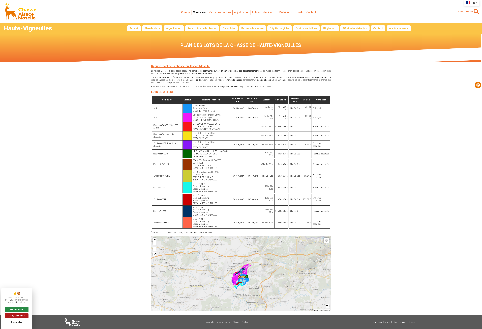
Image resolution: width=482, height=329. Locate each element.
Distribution (286, 12)
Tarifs (300, 12)
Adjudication (241, 12)
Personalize (16, 322)
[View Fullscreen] (155, 249)
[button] (155, 254)
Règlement (329, 28)
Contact (311, 12)
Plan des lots (152, 28)
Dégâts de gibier (279, 28)
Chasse (185, 12)
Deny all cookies (17, 316)
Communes (199, 12)
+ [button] (155, 239)
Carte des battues (220, 12)
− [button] (155, 243)
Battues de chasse (252, 28)
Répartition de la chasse (202, 28)
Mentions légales (240, 322)
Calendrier (229, 28)
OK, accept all (16, 309)
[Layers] (326, 240)
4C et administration (355, 28)
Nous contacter (223, 322)
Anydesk (412, 322)
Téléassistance (399, 322)
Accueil (134, 28)
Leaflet (316, 310)
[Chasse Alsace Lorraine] (20, 19)
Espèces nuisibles (306, 28)
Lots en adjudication (264, 12)
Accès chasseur (398, 28)
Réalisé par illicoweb (381, 322)
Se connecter (467, 11)
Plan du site (209, 322)
